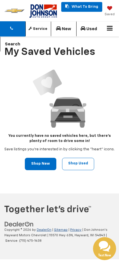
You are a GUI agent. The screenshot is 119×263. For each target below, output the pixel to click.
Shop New (40, 164)
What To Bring (84, 7)
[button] (12, 29)
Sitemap (61, 229)
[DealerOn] (19, 224)
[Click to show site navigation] (110, 29)
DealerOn (44, 229)
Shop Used (78, 163)
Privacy (75, 229)
